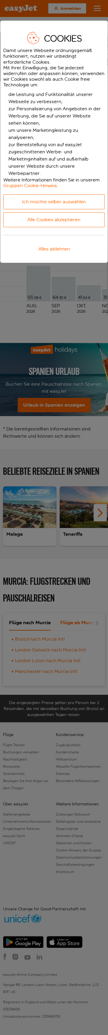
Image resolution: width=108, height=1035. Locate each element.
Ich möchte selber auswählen (54, 201)
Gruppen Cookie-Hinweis (30, 185)
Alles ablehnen (54, 249)
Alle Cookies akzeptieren (53, 219)
